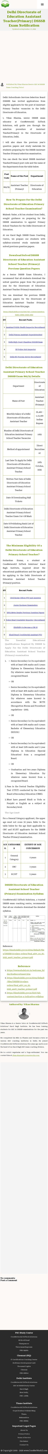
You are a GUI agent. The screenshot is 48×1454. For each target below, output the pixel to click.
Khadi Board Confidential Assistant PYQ (25, 635)
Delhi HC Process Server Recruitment (25, 357)
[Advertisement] (24, 56)
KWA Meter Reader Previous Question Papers (25, 613)
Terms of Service (24, 1437)
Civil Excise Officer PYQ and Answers (25, 598)
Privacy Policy (24, 1434)
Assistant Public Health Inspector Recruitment (25, 327)
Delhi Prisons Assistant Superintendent (25, 335)
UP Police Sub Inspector (25, 349)
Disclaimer (24, 1441)
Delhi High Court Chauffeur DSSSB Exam (26, 342)
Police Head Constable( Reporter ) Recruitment (25, 620)
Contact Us (24, 1445)
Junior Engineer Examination (25, 605)
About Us (24, 1430)
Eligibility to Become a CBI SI (26, 627)
